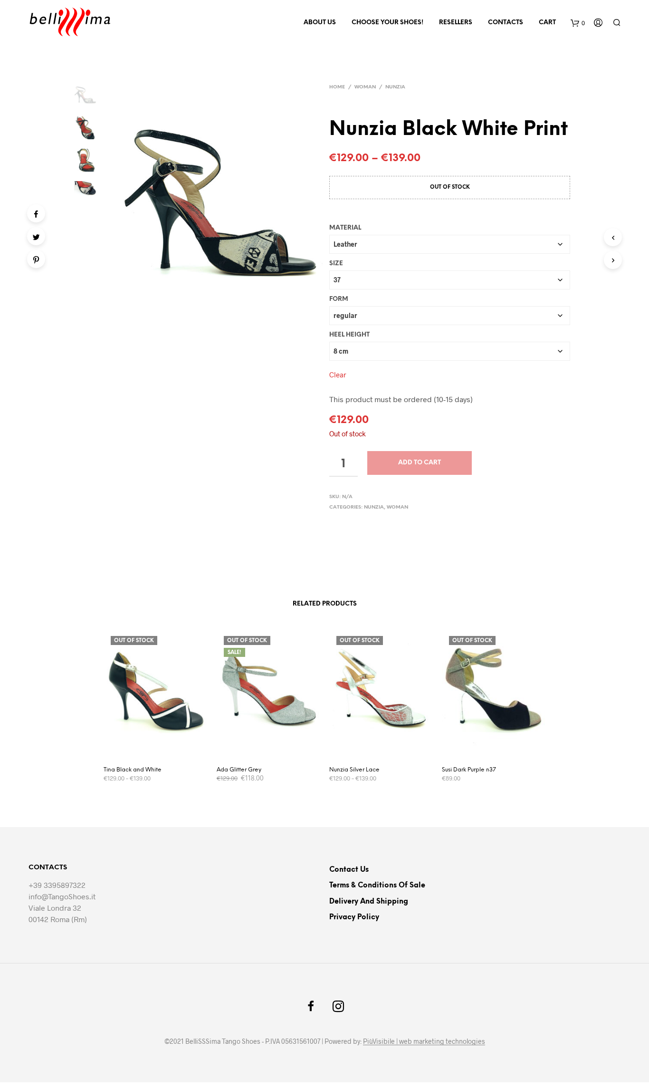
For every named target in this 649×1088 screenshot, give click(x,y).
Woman (365, 87)
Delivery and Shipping (368, 901)
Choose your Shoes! (387, 22)
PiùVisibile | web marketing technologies (424, 1041)
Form (338, 299)
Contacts (505, 22)
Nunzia (395, 87)
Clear (337, 374)
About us (320, 22)
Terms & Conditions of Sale (377, 885)
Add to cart (419, 463)
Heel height (349, 335)
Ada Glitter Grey (239, 770)
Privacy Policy (354, 917)
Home (337, 87)
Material (345, 228)
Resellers (455, 22)
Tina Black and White (133, 770)
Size (336, 263)
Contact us (349, 870)
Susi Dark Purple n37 (469, 770)
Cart (547, 22)
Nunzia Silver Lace (354, 770)
